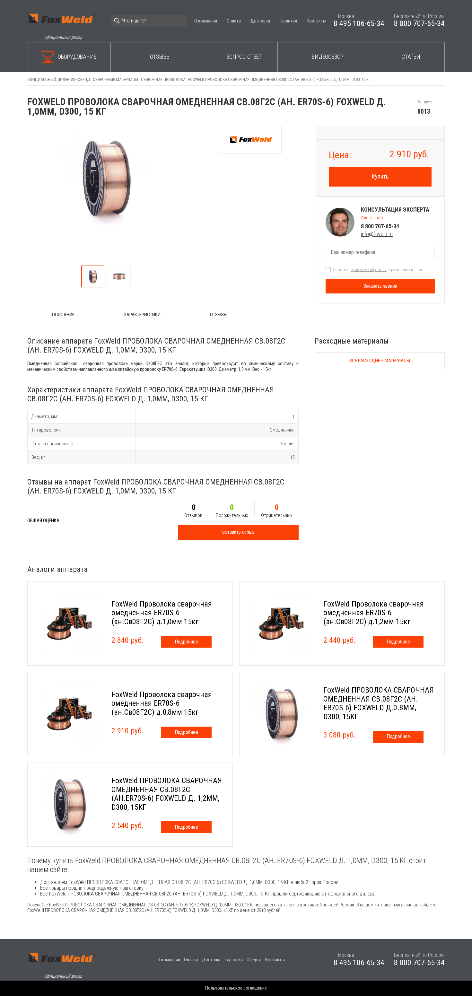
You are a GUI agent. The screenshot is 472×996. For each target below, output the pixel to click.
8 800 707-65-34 (419, 23)
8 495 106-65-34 (359, 23)
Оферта (254, 960)
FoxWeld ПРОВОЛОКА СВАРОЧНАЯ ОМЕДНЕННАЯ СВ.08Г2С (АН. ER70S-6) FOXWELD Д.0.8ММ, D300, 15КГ (378, 703)
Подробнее (186, 642)
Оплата (234, 21)
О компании (205, 21)
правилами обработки (369, 269)
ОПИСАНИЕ (63, 315)
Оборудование (77, 56)
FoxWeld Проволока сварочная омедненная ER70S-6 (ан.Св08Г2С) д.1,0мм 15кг (161, 612)
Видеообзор (327, 56)
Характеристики (142, 315)
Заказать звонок (380, 286)
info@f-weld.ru (377, 234)
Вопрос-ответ (244, 56)
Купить (380, 176)
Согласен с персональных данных (378, 269)
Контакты (316, 21)
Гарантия (288, 21)
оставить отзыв (238, 532)
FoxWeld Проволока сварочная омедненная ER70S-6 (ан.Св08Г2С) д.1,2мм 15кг (373, 612)
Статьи (411, 56)
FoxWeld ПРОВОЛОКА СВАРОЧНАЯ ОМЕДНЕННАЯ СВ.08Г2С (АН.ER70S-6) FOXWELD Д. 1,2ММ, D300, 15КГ (166, 794)
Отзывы (160, 56)
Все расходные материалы (379, 360)
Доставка (260, 21)
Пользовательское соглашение (236, 988)
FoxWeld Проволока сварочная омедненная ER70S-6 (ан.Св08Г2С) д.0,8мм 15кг (161, 703)
